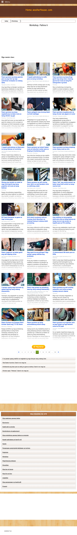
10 (49, 352)
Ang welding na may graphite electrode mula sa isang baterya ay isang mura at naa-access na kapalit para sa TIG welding (64, 220)
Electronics (29, 153)
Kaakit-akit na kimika (8, 427)
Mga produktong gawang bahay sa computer (15, 435)
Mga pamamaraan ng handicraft (11, 482)
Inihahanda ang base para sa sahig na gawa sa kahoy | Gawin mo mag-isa (24, 367)
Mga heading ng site (38, 414)
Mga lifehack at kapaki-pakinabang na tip (10, 151)
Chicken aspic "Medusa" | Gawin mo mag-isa (15, 371)
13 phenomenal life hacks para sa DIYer (63, 253)
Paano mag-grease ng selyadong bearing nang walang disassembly (38, 288)
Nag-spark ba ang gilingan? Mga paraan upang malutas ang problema (37, 254)
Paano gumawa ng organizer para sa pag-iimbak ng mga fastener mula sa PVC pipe (64, 324)
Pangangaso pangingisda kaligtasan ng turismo (16, 448)
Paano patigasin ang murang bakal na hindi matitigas (38, 113)
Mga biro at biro (7, 474)
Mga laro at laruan (7, 469)
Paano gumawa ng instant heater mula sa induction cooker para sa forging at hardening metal (38, 149)
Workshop (13, 84)
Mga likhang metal (11, 118)
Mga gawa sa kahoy (6, 84)
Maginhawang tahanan (9, 461)
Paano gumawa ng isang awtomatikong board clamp (36, 323)
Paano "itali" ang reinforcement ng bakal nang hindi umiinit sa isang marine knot (64, 184)
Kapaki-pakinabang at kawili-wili (12, 439)
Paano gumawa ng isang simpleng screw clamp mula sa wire (64, 148)
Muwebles (5, 465)
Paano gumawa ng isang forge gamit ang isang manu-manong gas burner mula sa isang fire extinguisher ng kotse (63, 79)
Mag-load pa (39, 347)
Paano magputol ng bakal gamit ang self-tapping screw (12, 253)
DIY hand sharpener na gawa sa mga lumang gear (12, 218)
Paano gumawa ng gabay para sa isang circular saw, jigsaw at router (64, 113)
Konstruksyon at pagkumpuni (11, 431)
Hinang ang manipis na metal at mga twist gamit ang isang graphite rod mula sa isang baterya (12, 185)
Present (4, 486)
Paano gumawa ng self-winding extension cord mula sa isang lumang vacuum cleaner (63, 289)
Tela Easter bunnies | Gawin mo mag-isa (14, 363)
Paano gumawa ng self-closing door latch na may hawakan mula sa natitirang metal (38, 184)
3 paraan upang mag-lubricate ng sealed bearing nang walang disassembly (12, 289)
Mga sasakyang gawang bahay (37, 292)
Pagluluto (5, 452)
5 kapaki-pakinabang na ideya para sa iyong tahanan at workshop (13, 148)
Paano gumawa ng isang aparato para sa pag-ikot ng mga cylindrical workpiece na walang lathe (12, 79)
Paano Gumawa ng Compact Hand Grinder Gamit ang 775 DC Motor (12, 323)
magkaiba (5, 478)
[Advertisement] (39, 40)
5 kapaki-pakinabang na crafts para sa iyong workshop (37, 78)
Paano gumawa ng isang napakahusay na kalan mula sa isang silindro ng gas (11, 114)
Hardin (4, 444)
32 (55, 352)
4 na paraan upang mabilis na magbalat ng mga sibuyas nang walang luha (24, 359)
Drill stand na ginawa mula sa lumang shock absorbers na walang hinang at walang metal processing (37, 220)
